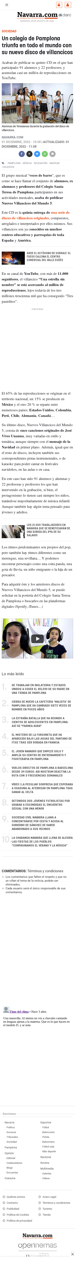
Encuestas (12, 1172)
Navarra (9, 1122)
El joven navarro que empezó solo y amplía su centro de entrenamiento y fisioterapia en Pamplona (39, 755)
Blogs (10, 1167)
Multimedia (47, 1168)
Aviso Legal (49, 1197)
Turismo (47, 1208)
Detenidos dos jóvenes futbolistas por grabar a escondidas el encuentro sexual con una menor (41, 805)
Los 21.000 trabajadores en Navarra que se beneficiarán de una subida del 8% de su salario (48, 530)
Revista (44, 1163)
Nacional (45, 1157)
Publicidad (13, 1208)
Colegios (8, 166)
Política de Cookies (18, 1214)
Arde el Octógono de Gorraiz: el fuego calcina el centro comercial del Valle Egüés (49, 257)
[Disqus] (37, 950)
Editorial (11, 1158)
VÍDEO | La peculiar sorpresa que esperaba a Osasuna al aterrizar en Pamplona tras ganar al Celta (42, 788)
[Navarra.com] (37, 15)
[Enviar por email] (52, 153)
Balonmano (48, 1141)
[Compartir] (22, 153)
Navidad (54, 163)
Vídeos (46, 1178)
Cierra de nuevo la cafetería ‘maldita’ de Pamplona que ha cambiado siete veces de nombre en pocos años (41, 705)
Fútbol (45, 1127)
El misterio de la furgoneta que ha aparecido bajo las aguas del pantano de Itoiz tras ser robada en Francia (42, 738)
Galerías (46, 1173)
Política (11, 1127)
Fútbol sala (48, 1146)
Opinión (9, 1153)
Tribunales (12, 1137)
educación (40, 163)
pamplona (14, 163)
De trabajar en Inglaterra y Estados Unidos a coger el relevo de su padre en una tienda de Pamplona (40, 689)
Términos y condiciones (45, 871)
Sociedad (12, 1141)
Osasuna (10, 1178)
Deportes (45, 1122)
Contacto (12, 1203)
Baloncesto (48, 1132)
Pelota (45, 1137)
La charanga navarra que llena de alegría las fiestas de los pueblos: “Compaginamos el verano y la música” (42, 841)
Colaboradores (14, 1162)
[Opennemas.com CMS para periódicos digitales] (37, 1249)
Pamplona (11, 1147)
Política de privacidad (19, 1220)
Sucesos (11, 1132)
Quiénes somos (16, 1197)
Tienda (46, 1214)
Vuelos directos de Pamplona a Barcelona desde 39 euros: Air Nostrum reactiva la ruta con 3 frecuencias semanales (42, 772)
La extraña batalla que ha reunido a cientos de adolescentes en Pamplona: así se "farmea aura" (40, 722)
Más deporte (49, 1151)
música (27, 163)
